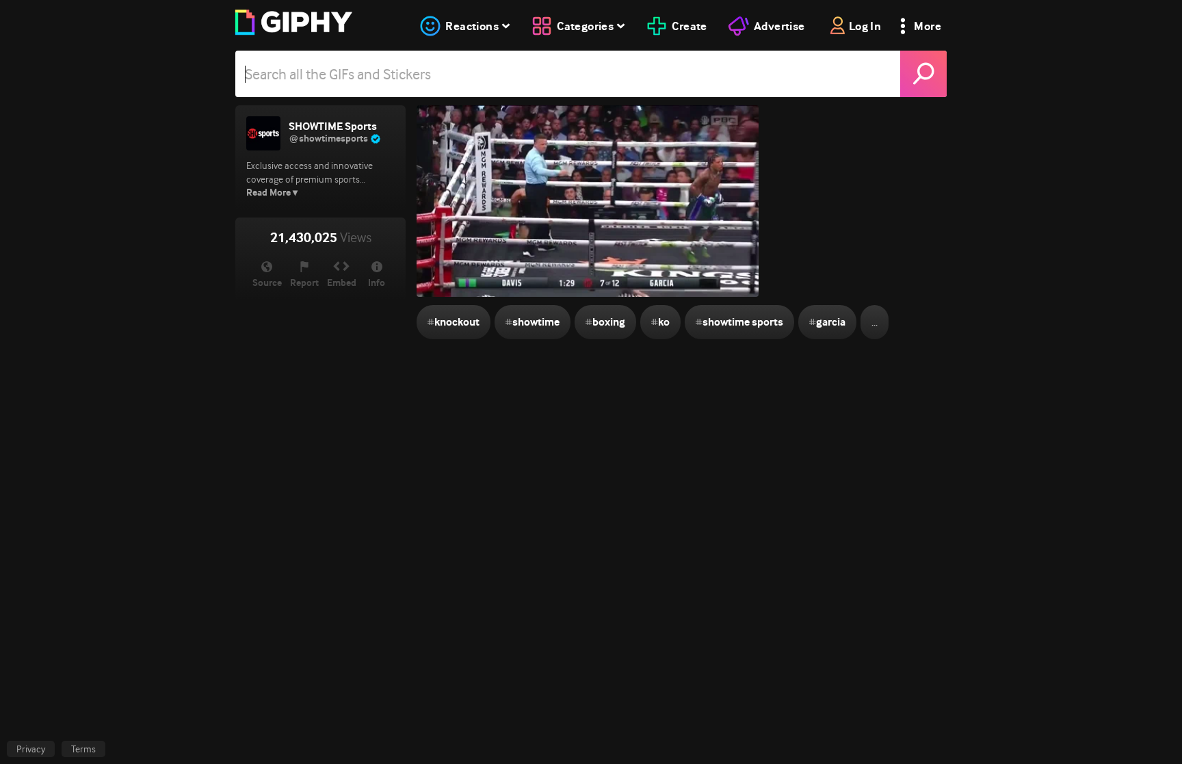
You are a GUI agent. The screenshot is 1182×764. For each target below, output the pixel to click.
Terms (83, 748)
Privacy (30, 748)
